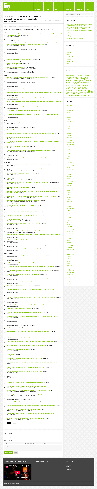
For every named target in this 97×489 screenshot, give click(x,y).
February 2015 (70, 245)
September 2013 (70, 276)
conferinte (72, 83)
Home (51, 19)
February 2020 (70, 139)
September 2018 (70, 169)
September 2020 (70, 126)
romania (85, 90)
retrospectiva (79, 90)
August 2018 (69, 171)
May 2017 (69, 197)
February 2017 (70, 203)
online (83, 88)
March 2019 (69, 158)
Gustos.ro (69, 54)
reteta (69, 90)
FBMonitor (67, 466)
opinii (86, 88)
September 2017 (70, 190)
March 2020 (69, 137)
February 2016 (70, 224)
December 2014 (70, 249)
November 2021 (70, 110)
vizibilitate (76, 95)
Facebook (68, 85)
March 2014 (69, 265)
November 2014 (70, 251)
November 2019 (70, 144)
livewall (86, 85)
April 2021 (69, 119)
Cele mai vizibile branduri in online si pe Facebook (79, 81)
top (81, 94)
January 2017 (69, 204)
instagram (77, 85)
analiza (67, 74)
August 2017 (69, 192)
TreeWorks (69, 59)
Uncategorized (70, 61)
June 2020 (69, 132)
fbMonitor (69, 52)
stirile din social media (79, 92)
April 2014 (69, 263)
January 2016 (69, 226)
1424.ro (68, 49)
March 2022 (69, 105)
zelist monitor (87, 95)
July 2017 (69, 194)
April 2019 (69, 156)
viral (66, 95)
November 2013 (70, 272)
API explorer (16, 203)
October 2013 (70, 274)
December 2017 (70, 185)
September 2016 (70, 212)
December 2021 (70, 108)
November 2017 (70, 187)
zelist (83, 95)
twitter (91, 93)
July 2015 (69, 236)
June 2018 (69, 174)
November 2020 (70, 123)
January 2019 (69, 162)
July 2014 (69, 258)
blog (80, 74)
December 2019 (70, 142)
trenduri (87, 94)
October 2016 (70, 210)
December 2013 (70, 270)
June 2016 (69, 217)
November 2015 (70, 229)
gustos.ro (72, 85)
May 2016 (69, 219)
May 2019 (69, 155)
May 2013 (69, 283)
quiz (66, 90)
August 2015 (69, 235)
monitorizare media (80, 87)
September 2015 (70, 233)
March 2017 (69, 201)
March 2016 (69, 222)
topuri (83, 94)
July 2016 (69, 215)
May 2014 (69, 261)
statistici (73, 92)
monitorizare (70, 87)
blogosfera (83, 74)
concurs (68, 84)
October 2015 (70, 231)
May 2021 (69, 117)
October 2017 (70, 188)
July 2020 (69, 130)
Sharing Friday (70, 56)
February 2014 (70, 267)
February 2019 (70, 160)
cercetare (87, 82)
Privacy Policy (68, 469)
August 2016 (69, 213)
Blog (53, 19)
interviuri (82, 85)
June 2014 (69, 260)
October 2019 (70, 146)
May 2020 (69, 133)
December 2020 (70, 121)
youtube (80, 95)
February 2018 (70, 181)
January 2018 (69, 183)
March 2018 (69, 180)
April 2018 (69, 178)
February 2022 (70, 107)
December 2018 (70, 164)
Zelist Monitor (68, 465)
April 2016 (69, 220)
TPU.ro (68, 58)
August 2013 (69, 277)
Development (70, 50)
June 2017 (69, 196)
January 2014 (69, 269)
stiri (77, 92)
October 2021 (70, 112)
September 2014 (70, 254)
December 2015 (70, 228)
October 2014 (70, 252)
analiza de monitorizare (74, 74)
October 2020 (70, 124)
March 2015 (69, 244)
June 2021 (69, 116)
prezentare (89, 88)
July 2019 (69, 151)
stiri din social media (83, 92)
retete (72, 90)
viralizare (70, 95)
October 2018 (70, 167)
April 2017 (69, 199)
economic (80, 83)
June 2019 (69, 153)
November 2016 (70, 208)
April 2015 (69, 242)
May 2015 (69, 240)
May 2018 (69, 176)
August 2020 (69, 128)
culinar (76, 84)
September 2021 (70, 114)
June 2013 (69, 281)
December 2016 (70, 206)
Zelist (15, 26)
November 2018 (70, 165)
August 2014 (69, 256)
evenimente (85, 83)
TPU (66, 468)
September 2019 (70, 148)
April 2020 (69, 135)
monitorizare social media (73, 88)
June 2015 (69, 238)
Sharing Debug (10, 203)
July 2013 (69, 279)
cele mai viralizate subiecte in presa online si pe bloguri (28, 26)
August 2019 (69, 149)
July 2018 (69, 172)
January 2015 (69, 247)
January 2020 (69, 140)
